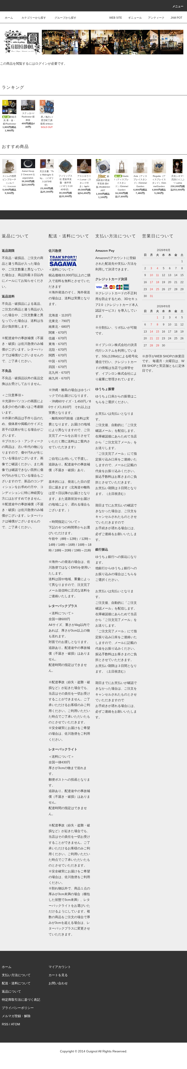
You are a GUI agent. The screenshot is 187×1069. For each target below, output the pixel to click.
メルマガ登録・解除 (16, 1016)
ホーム (9, 17)
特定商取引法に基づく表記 (21, 999)
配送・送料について (16, 983)
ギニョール (135, 17)
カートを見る (58, 975)
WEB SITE (115, 17)
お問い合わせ (58, 983)
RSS (5, 1024)
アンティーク (156, 17)
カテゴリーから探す (33, 17)
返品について (11, 991)
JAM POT (176, 17)
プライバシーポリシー (18, 1008)
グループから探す (65, 17)
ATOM (15, 1024)
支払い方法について (16, 975)
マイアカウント (60, 967)
